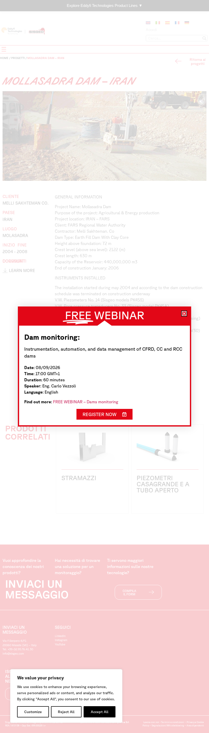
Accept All (99, 712)
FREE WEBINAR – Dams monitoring (85, 401)
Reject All (66, 712)
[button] (184, 313)
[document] (104, 366)
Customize (33, 712)
